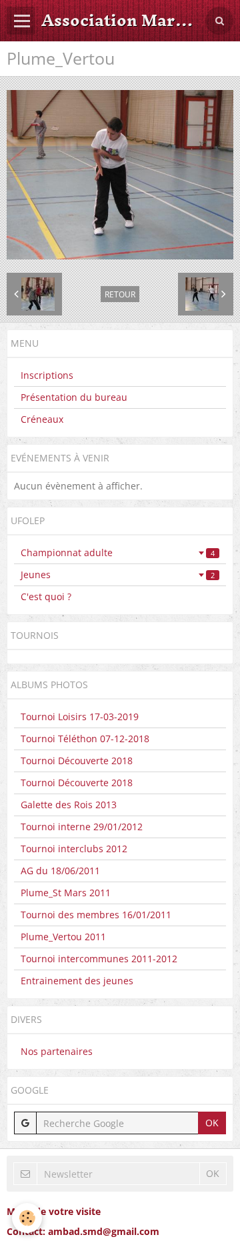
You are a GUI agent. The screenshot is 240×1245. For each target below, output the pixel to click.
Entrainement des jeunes (77, 980)
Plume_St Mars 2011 (66, 892)
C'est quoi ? (46, 596)
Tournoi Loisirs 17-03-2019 (80, 716)
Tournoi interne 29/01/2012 (82, 826)
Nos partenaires (57, 1051)
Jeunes (118, 574)
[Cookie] (27, 1218)
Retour (120, 294)
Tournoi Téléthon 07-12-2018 (85, 738)
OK (212, 1122)
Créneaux (42, 419)
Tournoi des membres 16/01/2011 (96, 914)
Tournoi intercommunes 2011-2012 (99, 958)
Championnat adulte (118, 552)
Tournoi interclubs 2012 (74, 848)
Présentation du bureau (74, 397)
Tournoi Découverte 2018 (77, 760)
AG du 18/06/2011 (60, 870)
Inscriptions (47, 375)
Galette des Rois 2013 (69, 804)
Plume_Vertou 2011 (63, 936)
